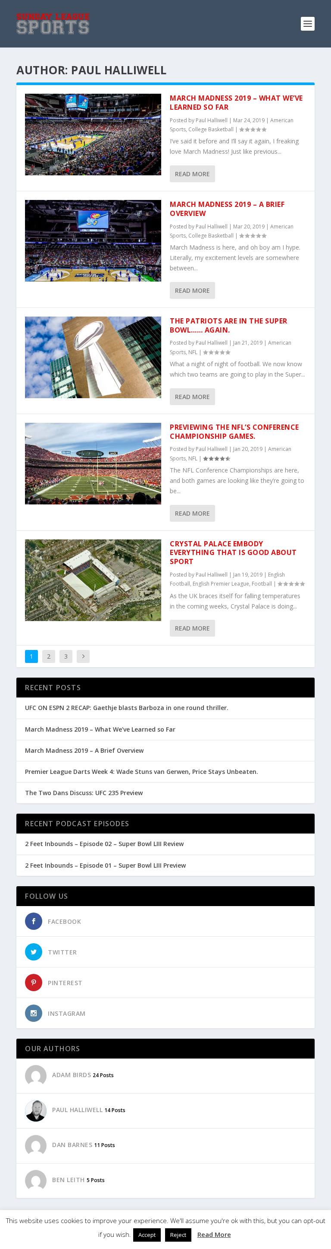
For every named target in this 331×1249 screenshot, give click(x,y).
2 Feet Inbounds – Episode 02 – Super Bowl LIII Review (104, 844)
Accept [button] (147, 1235)
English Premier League (221, 583)
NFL (192, 352)
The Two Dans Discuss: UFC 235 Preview (84, 793)
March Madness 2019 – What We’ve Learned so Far (236, 102)
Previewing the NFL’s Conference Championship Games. (234, 431)
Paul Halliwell (212, 120)
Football (262, 583)
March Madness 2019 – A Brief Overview (227, 209)
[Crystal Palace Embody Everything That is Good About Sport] (93, 580)
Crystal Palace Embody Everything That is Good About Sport (233, 553)
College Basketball (211, 129)
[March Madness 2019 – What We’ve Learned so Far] (93, 134)
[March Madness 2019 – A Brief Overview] (93, 241)
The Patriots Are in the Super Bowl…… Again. (228, 325)
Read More (192, 174)
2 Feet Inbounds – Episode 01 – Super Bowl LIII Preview (105, 865)
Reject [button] (178, 1235)
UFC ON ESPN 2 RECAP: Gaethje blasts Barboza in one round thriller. (126, 708)
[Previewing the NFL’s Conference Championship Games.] (93, 463)
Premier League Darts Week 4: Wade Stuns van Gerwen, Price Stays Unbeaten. (141, 771)
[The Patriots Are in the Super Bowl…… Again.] (93, 357)
